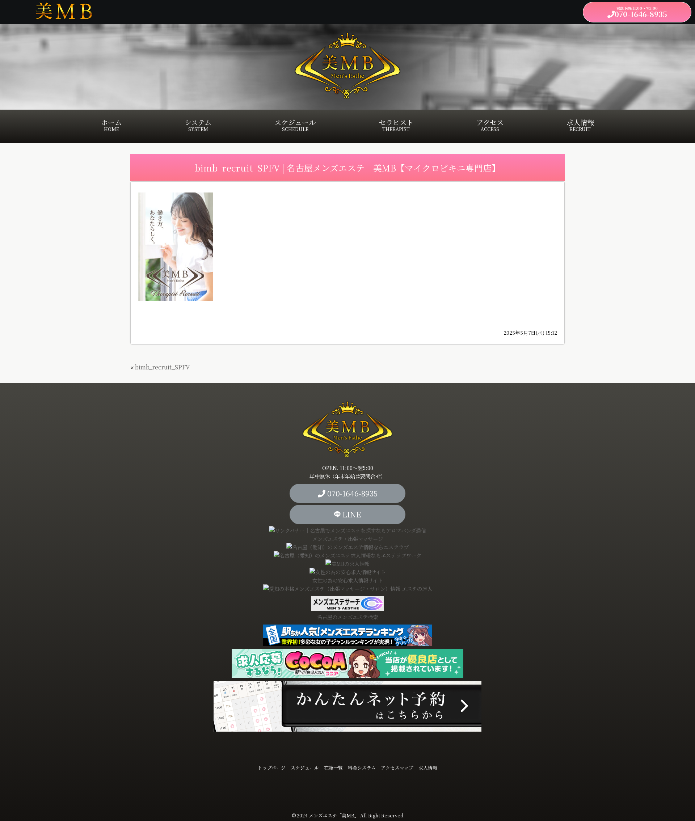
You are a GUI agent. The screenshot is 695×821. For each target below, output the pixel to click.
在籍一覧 (333, 767)
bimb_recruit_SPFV (162, 367)
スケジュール (295, 124)
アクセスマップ (397, 767)
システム (198, 124)
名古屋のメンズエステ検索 (347, 617)
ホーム (111, 124)
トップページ (272, 767)
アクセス (490, 124)
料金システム (362, 767)
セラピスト (396, 124)
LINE (351, 514)
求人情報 (580, 124)
